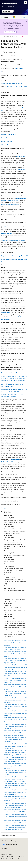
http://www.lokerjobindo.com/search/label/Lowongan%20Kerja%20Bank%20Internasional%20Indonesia (15, 805)
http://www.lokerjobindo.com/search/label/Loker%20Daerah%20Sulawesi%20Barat (15, 674)
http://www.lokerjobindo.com (13, 829)
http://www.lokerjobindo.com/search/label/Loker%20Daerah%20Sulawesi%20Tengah (15, 687)
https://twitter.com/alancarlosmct (16, 86)
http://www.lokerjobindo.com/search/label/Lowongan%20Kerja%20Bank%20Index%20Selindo (15, 792)
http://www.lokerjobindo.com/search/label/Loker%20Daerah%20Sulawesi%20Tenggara (15, 693)
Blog (22, 852)
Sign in (25, 17)
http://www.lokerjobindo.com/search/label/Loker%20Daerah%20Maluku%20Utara (15, 654)
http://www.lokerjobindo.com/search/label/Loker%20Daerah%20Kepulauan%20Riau (15, 643)
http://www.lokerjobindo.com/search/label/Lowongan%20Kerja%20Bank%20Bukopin (15, 739)
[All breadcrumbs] (2, 36)
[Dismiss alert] (25, 2)
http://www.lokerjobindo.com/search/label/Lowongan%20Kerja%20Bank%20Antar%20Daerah (15, 726)
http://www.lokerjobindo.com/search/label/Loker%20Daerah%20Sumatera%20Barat (15, 707)
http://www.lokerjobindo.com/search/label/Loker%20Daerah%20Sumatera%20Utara (15, 720)
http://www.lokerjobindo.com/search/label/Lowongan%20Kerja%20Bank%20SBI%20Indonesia (15, 799)
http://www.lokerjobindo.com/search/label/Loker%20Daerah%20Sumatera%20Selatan (15, 713)
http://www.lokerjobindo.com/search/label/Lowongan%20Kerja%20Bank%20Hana (15, 772)
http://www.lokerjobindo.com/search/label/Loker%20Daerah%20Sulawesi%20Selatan (15, 680)
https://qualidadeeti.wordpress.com (11, 83)
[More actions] (25, 36)
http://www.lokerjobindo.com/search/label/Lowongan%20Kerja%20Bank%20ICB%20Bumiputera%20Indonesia (15, 753)
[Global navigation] (1, 17)
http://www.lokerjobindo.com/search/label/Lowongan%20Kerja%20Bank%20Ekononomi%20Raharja (15, 759)
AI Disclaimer (4, 852)
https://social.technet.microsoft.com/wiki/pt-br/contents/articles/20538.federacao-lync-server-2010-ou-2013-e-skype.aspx (14, 378)
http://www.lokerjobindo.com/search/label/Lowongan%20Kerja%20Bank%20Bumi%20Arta (15, 746)
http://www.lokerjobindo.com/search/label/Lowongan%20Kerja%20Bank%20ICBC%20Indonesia (15, 786)
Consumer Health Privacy (7, 856)
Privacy (10, 854)
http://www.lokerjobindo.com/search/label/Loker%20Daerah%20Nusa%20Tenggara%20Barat (15, 660)
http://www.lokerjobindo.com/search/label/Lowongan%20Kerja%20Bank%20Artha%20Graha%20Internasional (15, 733)
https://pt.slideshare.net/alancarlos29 (13, 240)
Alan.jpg (3, 508)
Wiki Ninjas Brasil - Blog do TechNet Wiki (11, 36)
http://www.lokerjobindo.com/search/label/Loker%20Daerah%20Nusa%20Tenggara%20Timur (15, 667)
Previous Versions (14, 852)
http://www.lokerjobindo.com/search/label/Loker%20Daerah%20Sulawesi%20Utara (15, 700)
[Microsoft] (14, 17)
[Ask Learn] (22, 36)
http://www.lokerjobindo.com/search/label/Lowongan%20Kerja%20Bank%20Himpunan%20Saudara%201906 (15, 779)
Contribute (4, 854)
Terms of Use (20, 856)
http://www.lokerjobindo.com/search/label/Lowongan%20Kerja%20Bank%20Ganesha (15, 766)
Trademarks (4, 859)
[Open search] (20, 17)
